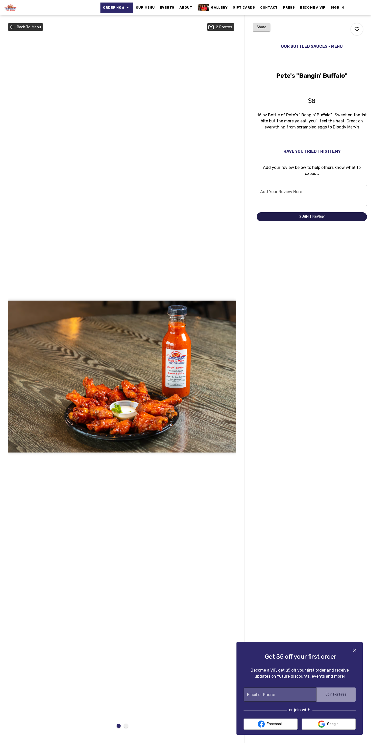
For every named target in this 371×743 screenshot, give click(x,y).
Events (167, 7)
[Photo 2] (126, 726)
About (186, 7)
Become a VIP (313, 7)
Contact (269, 7)
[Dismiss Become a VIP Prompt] (355, 650)
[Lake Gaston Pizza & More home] (26, 7)
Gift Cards (244, 7)
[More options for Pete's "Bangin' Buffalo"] (357, 29)
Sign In (337, 7)
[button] (116, 8)
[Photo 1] (119, 726)
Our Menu (145, 7)
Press (289, 7)
